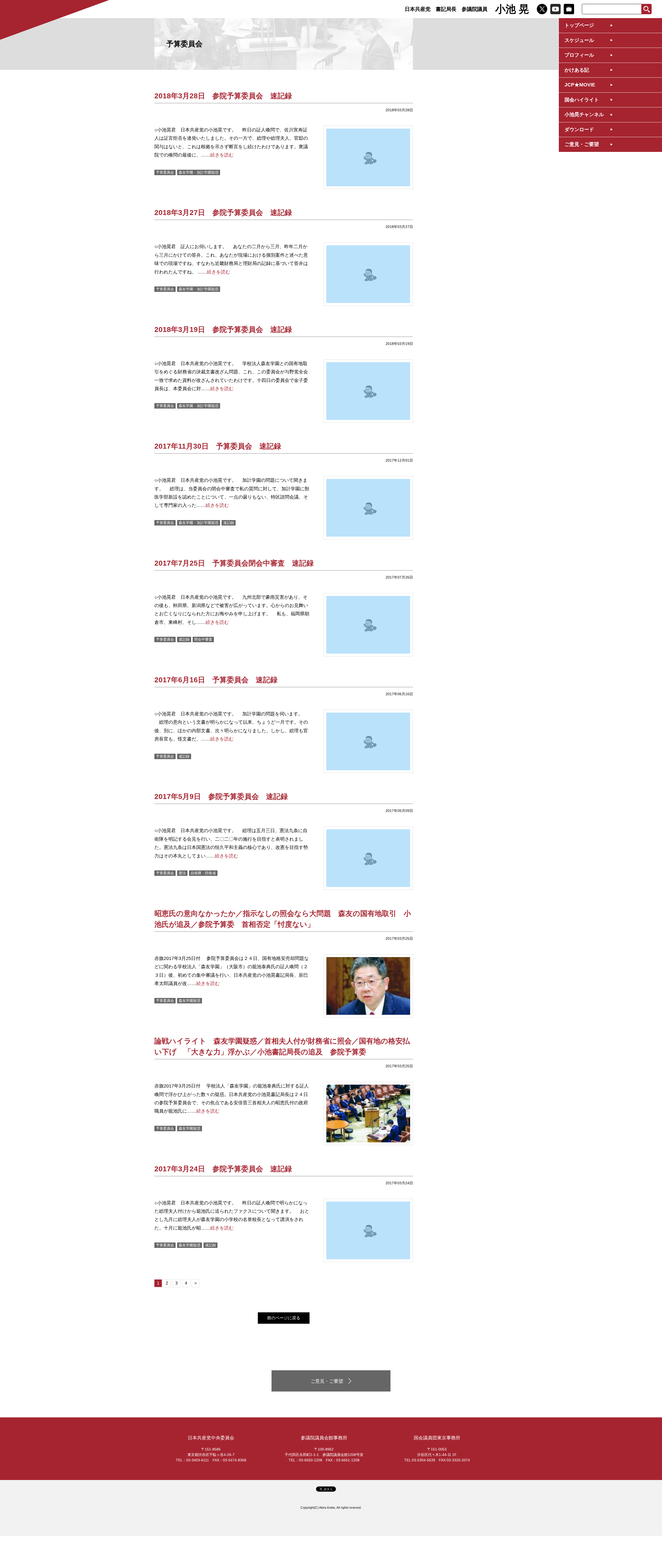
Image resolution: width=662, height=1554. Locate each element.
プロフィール (579, 55)
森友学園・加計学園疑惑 (199, 172)
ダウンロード (579, 129)
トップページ (579, 25)
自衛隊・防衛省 (203, 873)
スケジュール (579, 40)
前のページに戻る (283, 1318)
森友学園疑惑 (189, 1000)
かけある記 (577, 70)
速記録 (228, 523)
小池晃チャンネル (584, 114)
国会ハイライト (582, 99)
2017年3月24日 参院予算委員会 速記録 (223, 1169)
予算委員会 (165, 172)
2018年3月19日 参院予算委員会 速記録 (223, 329)
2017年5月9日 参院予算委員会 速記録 (221, 797)
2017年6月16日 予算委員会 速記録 (215, 680)
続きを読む (222, 155)
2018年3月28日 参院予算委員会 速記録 (223, 96)
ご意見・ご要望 (582, 144)
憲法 (182, 873)
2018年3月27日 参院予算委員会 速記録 (223, 213)
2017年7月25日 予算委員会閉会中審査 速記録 (234, 563)
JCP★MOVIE (580, 84)
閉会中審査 (203, 639)
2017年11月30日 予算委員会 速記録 (217, 446)
